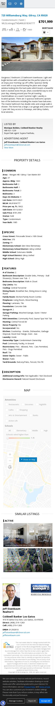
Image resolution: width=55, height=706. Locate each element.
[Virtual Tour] (21, 4)
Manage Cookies (16, 701)
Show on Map (29, 459)
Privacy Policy (29, 687)
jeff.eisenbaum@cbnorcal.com (17, 145)
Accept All (45, 701)
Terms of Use (44, 687)
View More (8, 147)
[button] (2, 703)
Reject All (32, 701)
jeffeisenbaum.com (11, 635)
